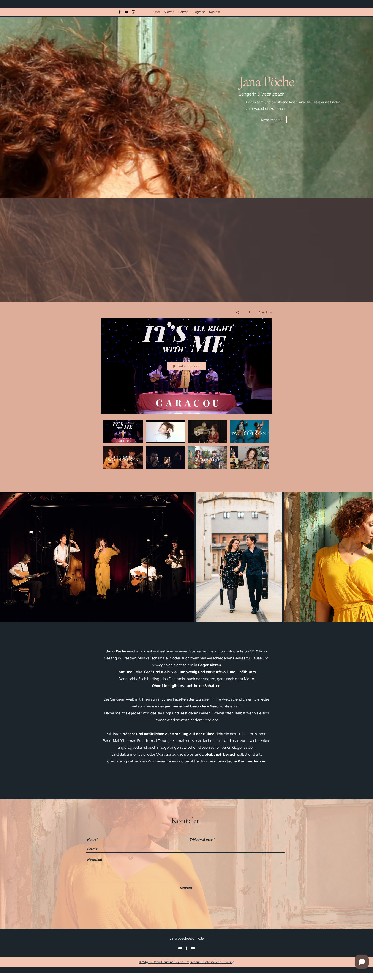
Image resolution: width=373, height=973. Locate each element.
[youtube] (126, 12)
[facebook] (119, 12)
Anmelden (265, 312)
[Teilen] (237, 312)
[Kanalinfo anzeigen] (249, 312)
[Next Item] (365, 557)
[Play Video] (123, 432)
